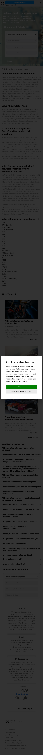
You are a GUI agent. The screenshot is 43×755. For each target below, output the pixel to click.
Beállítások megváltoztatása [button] (21, 391)
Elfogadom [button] (21, 387)
